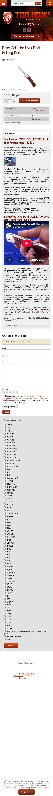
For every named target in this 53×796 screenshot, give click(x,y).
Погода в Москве (26, 673)
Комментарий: (8, 363)
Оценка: (5, 389)
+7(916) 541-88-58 (21, 204)
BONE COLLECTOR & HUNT (38, 110)
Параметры (11, 325)
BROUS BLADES (22, 312)
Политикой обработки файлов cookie (33, 787)
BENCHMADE (38, 312)
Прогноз (22, 678)
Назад (6, 412)
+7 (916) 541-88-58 (33, 24)
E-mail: (5, 355)
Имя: (4, 348)
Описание (10, 133)
